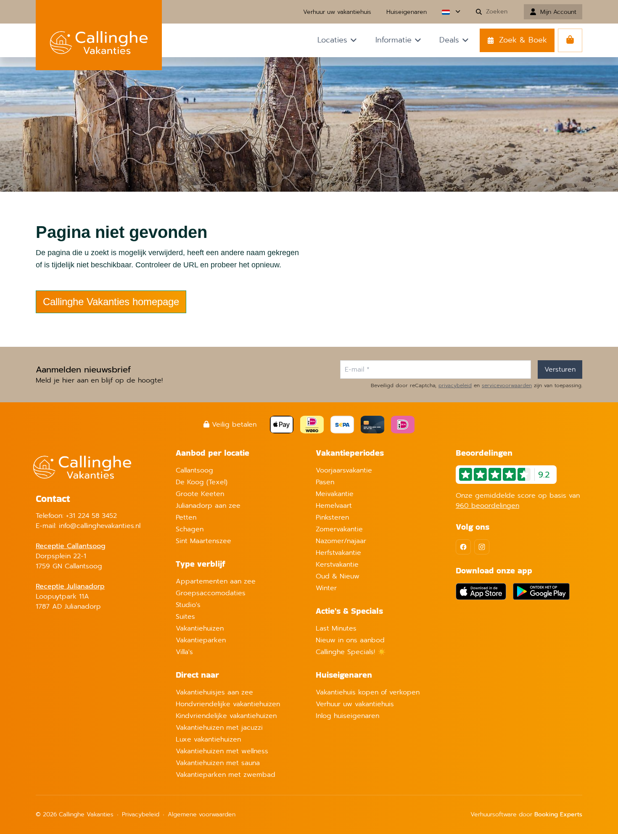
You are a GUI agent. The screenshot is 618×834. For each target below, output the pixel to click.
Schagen (189, 529)
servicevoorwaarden (507, 385)
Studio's (188, 605)
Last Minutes (336, 628)
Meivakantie (335, 494)
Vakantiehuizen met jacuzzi (219, 728)
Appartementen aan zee (216, 581)
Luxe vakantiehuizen (208, 739)
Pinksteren (332, 517)
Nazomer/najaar (341, 541)
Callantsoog (194, 470)
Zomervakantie (339, 529)
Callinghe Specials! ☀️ (351, 652)
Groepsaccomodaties (211, 593)
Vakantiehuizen (200, 628)
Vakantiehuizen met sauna (218, 763)
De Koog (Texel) (201, 482)
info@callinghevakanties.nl (99, 526)
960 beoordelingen (487, 506)
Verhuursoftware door (526, 814)
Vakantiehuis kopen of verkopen (368, 692)
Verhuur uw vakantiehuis (355, 704)
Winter (326, 588)
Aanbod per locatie (212, 453)
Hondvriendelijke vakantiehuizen (228, 704)
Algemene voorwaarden (201, 814)
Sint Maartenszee (203, 541)
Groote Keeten (200, 494)
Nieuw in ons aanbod (350, 640)
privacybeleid (455, 385)
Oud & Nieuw (337, 576)
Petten (186, 517)
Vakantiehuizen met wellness (222, 751)
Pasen (325, 482)
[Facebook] (463, 546)
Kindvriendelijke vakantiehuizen (226, 716)
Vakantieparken (201, 640)
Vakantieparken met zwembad (225, 775)
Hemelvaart (334, 506)
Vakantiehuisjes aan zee (214, 692)
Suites (185, 617)
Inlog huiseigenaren (347, 716)
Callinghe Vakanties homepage (111, 301)
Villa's (184, 652)
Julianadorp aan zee (208, 506)
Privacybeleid (140, 814)
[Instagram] (481, 546)
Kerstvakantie (337, 565)
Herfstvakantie (338, 553)
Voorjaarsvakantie (344, 470)
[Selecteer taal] (451, 11)
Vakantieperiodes (350, 453)
